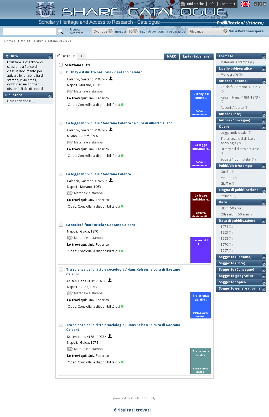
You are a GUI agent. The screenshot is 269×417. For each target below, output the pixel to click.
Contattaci (227, 4)
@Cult (135, 398)
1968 (224, 238)
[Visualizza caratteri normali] (260, 4)
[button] (103, 31)
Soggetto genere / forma (240, 288)
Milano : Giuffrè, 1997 (83, 136)
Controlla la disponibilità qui (99, 104)
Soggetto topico (232, 282)
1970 (224, 244)
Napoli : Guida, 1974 (82, 287)
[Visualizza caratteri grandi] (264, 4)
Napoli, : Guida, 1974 (82, 342)
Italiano (226, 196)
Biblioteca (13, 95)
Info (212, 4)
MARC (171, 56)
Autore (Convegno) (234, 120)
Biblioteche (195, 4)
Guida (225, 171)
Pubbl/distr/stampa (235, 165)
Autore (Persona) (233, 81)
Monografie (229, 74)
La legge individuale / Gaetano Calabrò (98, 174)
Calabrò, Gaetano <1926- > (52, 41)
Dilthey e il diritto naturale (240, 149)
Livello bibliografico (235, 68)
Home (8, 41)
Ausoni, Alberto (232, 107)
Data (223, 202)
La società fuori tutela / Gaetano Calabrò (100, 225)
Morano (226, 178)
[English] (245, 6)
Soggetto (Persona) (235, 257)
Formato (226, 56)
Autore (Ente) (230, 114)
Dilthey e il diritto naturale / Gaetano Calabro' (104, 72)
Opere (224, 126)
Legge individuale (234, 132)
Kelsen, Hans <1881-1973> (86, 281)
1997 (224, 250)
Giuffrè (226, 183)
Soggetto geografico (236, 276)
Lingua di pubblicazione (238, 190)
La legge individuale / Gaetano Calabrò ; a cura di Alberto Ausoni (120, 123)
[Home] (133, 35)
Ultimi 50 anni (231, 208)
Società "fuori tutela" (236, 159)
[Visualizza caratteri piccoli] (255, 4)
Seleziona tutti (77, 65)
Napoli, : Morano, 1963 (84, 186)
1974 (224, 226)
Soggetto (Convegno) (236, 269)
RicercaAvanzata (77, 31)
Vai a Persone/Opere (246, 31)
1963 (224, 232)
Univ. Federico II (19, 101)
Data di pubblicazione (237, 220)
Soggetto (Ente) (232, 263)
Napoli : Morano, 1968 (83, 85)
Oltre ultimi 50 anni (235, 214)
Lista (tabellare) (196, 56)
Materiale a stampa (235, 62)
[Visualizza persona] (111, 79)
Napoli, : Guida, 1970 (82, 231)
